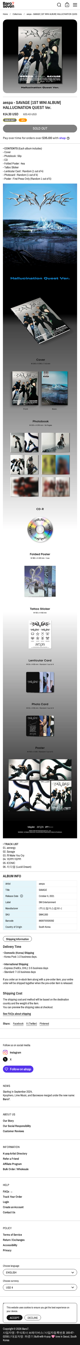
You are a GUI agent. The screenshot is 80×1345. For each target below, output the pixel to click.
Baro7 (25, 1329)
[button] (59, 5)
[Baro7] (29, 5)
